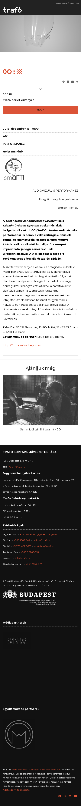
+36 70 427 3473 (22, 546)
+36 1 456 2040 (17, 466)
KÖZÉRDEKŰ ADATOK (67, 3)
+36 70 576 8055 (30, 552)
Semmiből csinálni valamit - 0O (40, 429)
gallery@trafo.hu (42, 540)
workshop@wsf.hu (44, 546)
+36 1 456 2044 (22, 540)
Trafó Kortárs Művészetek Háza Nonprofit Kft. (36, 769)
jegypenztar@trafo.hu (49, 534)
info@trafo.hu (23, 558)
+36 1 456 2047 (34, 563)
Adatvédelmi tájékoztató (16, 789)
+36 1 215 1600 (27, 534)
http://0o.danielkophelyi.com (22, 345)
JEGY (40, 109)
